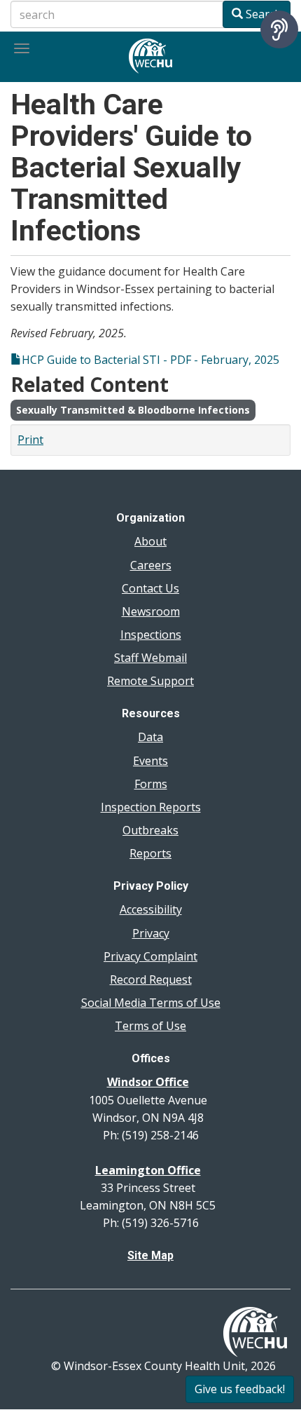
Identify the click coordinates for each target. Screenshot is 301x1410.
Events (150, 760)
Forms (150, 784)
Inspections (150, 634)
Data (150, 737)
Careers (151, 565)
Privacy (150, 933)
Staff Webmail (150, 657)
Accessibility (151, 909)
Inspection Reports (151, 807)
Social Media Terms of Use (150, 1002)
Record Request (151, 979)
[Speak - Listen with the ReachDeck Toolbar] (279, 29)
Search (262, 14)
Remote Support (150, 681)
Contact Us (150, 588)
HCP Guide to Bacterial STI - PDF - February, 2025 (150, 359)
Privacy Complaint (150, 956)
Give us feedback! (240, 1389)
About (150, 541)
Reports (151, 853)
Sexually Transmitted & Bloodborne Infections (133, 409)
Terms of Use (150, 1025)
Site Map (150, 1255)
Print (30, 439)
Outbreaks (150, 830)
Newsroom (151, 611)
